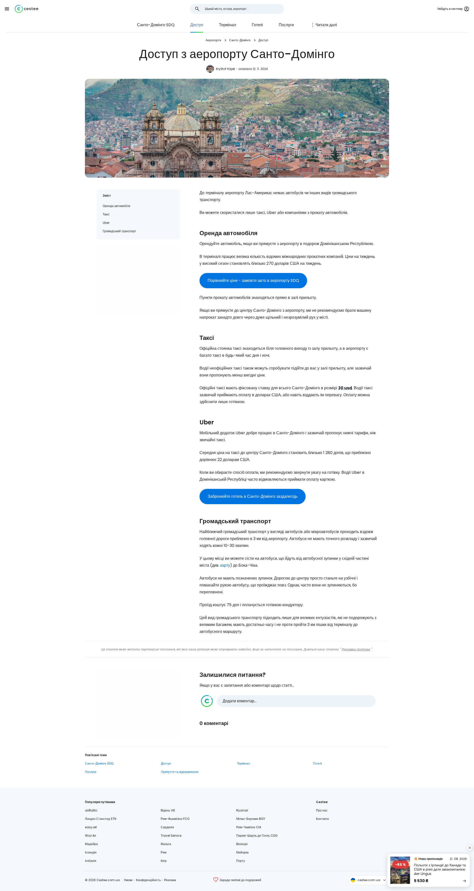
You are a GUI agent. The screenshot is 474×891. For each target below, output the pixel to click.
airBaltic (91, 810)
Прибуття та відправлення (179, 772)
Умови (128, 880)
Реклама (170, 880)
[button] (7, 9)
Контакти (322, 819)
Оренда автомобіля (116, 206)
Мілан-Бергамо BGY (250, 819)
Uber (106, 223)
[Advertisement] (138, 279)
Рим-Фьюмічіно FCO (175, 819)
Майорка (242, 852)
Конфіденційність (148, 880)
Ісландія (91, 852)
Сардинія (167, 827)
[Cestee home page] (26, 9)
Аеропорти (213, 40)
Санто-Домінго (240, 40)
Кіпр (164, 861)
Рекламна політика (356, 649)
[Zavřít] (470, 848)
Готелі (257, 25)
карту (225, 565)
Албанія (90, 861)
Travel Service (171, 835)
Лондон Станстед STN (100, 819)
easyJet (91, 827)
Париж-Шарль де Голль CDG (256, 835)
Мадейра (91, 844)
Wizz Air (90, 835)
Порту (240, 861)
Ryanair (242, 810)
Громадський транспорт (119, 231)
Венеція (242, 844)
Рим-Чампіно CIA (248, 827)
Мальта (166, 844)
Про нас (321, 810)
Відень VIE (168, 810)
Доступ (196, 25)
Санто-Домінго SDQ (156, 25)
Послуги (286, 25)
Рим (163, 852)
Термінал (227, 25)
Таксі (106, 214)
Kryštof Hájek (225, 69)
